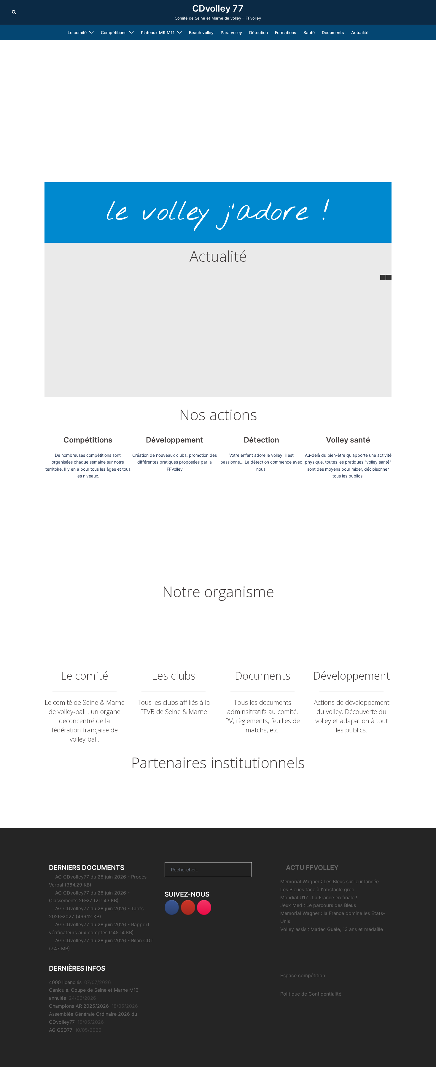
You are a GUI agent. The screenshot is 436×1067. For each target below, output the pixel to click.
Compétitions (87, 439)
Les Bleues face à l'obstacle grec (317, 889)
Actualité (359, 32)
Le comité (77, 32)
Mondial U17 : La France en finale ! (318, 897)
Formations (285, 32)
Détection (258, 32)
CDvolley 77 (218, 8)
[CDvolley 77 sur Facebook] (172, 907)
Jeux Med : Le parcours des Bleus (318, 905)
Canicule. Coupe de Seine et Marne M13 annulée (158, 330)
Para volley (231, 32)
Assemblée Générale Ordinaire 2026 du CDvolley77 (312, 330)
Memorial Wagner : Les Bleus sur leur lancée (329, 881)
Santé (309, 32)
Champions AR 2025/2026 (234, 327)
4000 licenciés (81, 327)
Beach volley (201, 32)
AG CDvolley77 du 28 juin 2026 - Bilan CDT (104, 940)
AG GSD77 (81, 390)
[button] (14, 12)
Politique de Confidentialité (310, 994)
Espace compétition (302, 975)
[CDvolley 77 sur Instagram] (204, 907)
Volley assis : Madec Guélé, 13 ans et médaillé (331, 929)
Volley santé (348, 439)
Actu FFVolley (312, 867)
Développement (174, 439)
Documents (333, 32)
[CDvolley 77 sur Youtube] (188, 907)
